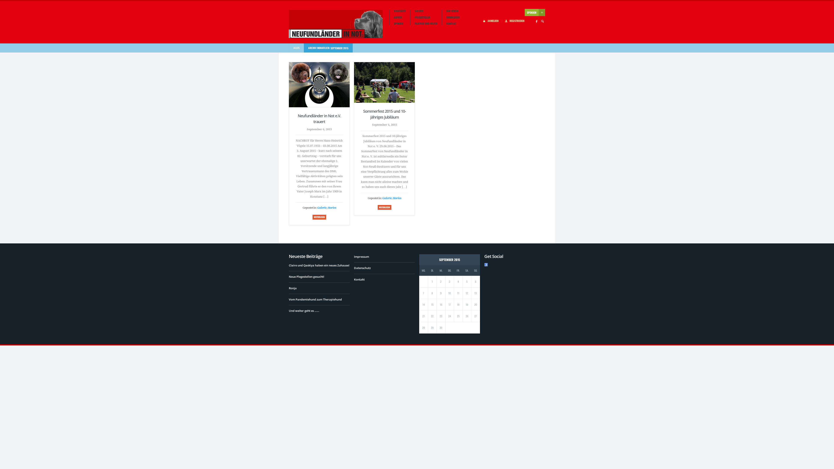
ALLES (296, 48)
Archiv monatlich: (328, 48)
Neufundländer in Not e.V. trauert (319, 118)
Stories (332, 207)
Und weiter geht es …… (304, 311)
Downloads (453, 17)
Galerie (419, 11)
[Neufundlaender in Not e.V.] (336, 24)
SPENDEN (531, 12)
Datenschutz (362, 268)
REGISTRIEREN (517, 21)
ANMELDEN (493, 21)
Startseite (400, 11)
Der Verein (452, 11)
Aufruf (398, 17)
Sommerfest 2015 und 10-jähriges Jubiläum (384, 114)
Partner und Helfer (426, 23)
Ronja (293, 288)
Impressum (361, 257)
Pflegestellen (422, 17)
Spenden (398, 23)
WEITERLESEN (319, 217)
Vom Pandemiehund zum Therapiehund (315, 299)
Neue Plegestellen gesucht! (306, 277)
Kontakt (451, 23)
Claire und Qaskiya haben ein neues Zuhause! (319, 265)
